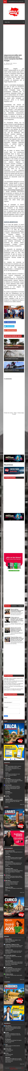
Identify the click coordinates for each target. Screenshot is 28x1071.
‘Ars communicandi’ (9, 1050)
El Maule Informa (9, 974)
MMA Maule (7, 880)
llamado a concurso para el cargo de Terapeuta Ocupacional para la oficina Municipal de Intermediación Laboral (12, 787)
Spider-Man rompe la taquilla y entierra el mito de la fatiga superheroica (13, 679)
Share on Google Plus (11, 330)
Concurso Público (8, 792)
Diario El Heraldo (9, 960)
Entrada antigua (21, 412)
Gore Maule (7, 856)
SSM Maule (7, 875)
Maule (16, 63)
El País (6, 1053)
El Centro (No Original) (10, 955)
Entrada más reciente (8, 412)
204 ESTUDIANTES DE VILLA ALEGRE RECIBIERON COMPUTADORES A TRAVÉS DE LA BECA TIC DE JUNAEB (13, 780)
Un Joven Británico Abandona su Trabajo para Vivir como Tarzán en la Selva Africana (13, 684)
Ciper (6, 1044)
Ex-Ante (7, 1032)
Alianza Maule (8, 939)
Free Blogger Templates (16, 1069)
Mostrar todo (22, 804)
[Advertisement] (14, 39)
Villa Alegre (7, 778)
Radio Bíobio (8, 1025)
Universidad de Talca (10, 850)
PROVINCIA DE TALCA (8, 64)
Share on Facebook (11, 322)
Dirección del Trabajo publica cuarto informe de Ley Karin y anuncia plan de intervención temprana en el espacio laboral (14, 963)
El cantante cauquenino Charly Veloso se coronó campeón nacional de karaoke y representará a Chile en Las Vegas (13, 969)
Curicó (6, 772)
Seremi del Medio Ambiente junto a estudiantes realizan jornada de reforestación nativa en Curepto (12, 883)
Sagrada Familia (9, 799)
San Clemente (8, 785)
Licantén (7, 796)
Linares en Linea (9, 949)
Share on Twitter (10, 326)
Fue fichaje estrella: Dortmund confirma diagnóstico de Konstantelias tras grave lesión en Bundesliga (13, 1028)
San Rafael (7, 791)
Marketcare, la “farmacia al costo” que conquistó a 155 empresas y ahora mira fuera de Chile (13, 1035)
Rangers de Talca (9, 887)
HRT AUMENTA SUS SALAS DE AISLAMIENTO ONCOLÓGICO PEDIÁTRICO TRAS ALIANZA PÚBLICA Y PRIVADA (14, 870)
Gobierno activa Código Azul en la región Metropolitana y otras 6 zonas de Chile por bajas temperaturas (13, 1060)
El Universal (8, 1039)
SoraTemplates (12, 1068)
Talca (6, 765)
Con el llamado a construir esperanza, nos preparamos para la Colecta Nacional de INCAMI (13, 864)
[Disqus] (14, 435)
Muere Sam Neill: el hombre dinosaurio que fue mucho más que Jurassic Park (13, 681)
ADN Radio (7, 1057)
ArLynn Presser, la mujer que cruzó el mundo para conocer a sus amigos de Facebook (13, 689)
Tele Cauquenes (8, 967)
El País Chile (8, 1048)
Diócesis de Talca (9, 861)
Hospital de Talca (9, 868)
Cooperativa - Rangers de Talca (12, 944)
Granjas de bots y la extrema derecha (12, 1045)
